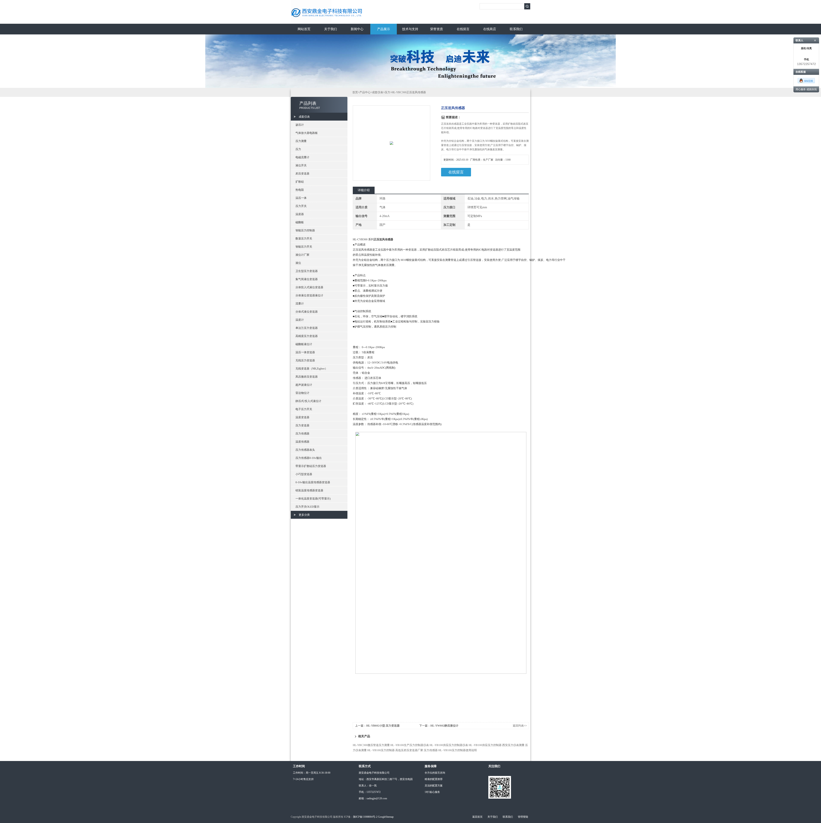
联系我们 (516, 29)
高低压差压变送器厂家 (409, 750)
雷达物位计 (302, 393)
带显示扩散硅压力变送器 (310, 466)
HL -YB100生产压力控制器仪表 (409, 745)
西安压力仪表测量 (513, 745)
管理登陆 (523, 816)
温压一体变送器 (305, 352)
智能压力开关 (303, 246)
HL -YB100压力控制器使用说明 (457, 750)
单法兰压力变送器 (306, 327)
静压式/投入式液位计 (308, 401)
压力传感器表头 (305, 449)
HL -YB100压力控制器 (381, 750)
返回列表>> (520, 725)
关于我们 (330, 29)
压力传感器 (302, 433)
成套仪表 (304, 116)
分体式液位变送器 (306, 311)
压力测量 (301, 141)
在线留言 (463, 29)
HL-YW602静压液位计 (444, 725)
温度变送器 (302, 417)
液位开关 (301, 165)
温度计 (299, 319)
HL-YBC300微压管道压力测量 (371, 745)
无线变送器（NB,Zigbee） (311, 368)
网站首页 (304, 29)
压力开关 (301, 206)
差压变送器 (302, 173)
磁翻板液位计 (303, 344)
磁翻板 (299, 222)
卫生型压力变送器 (306, 271)
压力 (298, 149)
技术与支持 (410, 29)
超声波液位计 (303, 384)
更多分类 (304, 514)
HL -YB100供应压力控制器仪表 (449, 745)
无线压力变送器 (305, 360)
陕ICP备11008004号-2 (365, 816)
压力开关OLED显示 (307, 506)
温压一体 (301, 197)
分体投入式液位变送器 (309, 287)
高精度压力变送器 (306, 336)
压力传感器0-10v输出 (308, 458)
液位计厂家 (302, 254)
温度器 (299, 214)
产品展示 (383, 29)
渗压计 (299, 124)
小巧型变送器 (303, 474)
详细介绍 (364, 190)
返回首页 (477, 816)
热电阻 (299, 189)
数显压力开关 (303, 238)
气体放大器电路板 (306, 132)
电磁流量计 (302, 157)
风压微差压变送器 (306, 376)
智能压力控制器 (305, 230)
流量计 (299, 303)
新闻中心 (357, 29)
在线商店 (489, 29)
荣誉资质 (436, 29)
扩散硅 (299, 181)
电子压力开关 (303, 409)
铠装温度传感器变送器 (309, 490)
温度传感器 (302, 441)
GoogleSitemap (386, 816)
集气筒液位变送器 (306, 279)
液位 (298, 262)
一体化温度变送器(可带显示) (313, 498)
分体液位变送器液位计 (309, 295)
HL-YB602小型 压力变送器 (383, 725)
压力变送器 (302, 425)
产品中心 (365, 92)
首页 (355, 92)
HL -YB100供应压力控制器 (485, 745)
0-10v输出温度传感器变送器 (312, 482)
